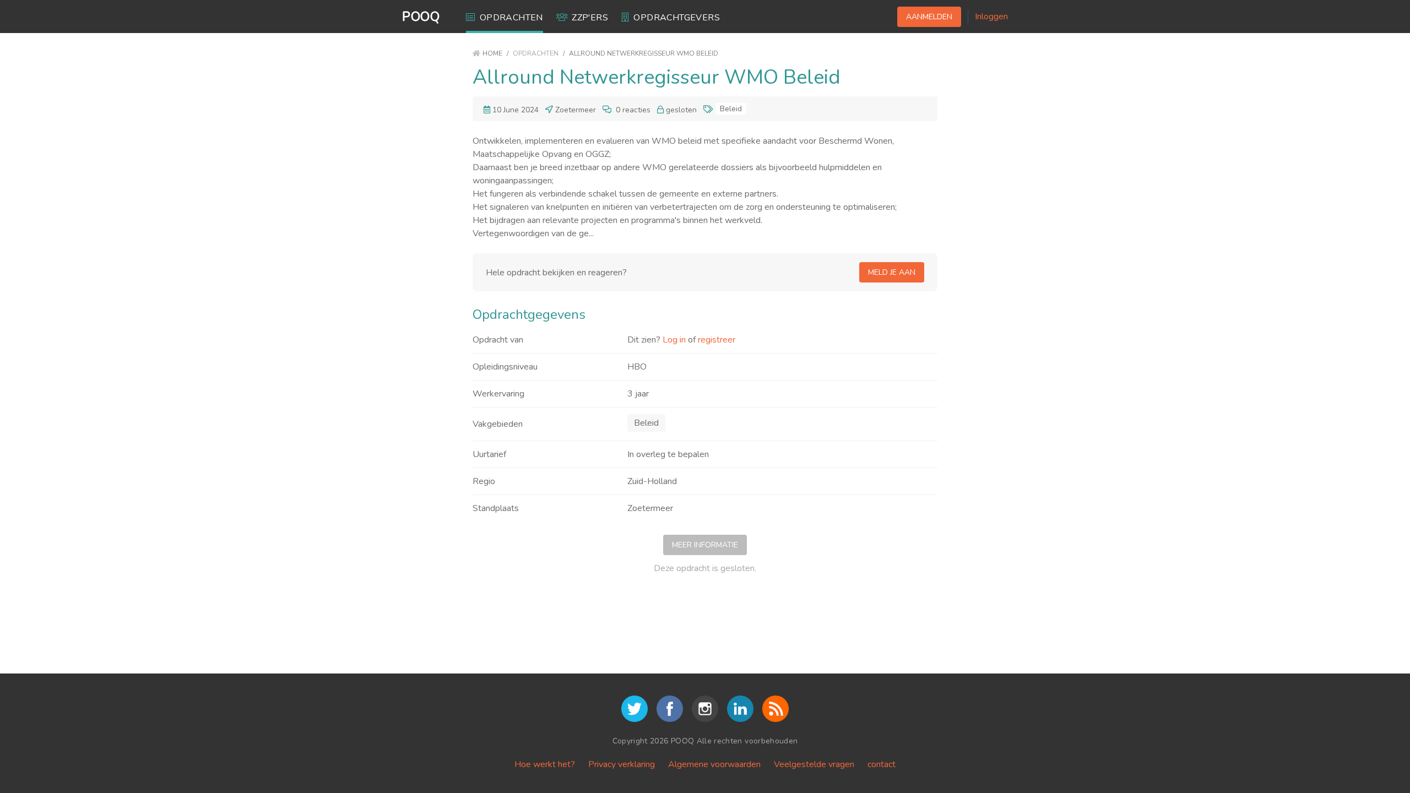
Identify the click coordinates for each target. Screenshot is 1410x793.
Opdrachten (511, 18)
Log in (674, 340)
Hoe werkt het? (544, 764)
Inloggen (991, 16)
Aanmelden (929, 17)
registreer (716, 340)
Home (492, 53)
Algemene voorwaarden (714, 764)
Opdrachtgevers (676, 18)
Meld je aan (891, 272)
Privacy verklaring (621, 764)
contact (881, 764)
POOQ (421, 16)
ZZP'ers (590, 18)
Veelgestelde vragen (814, 764)
